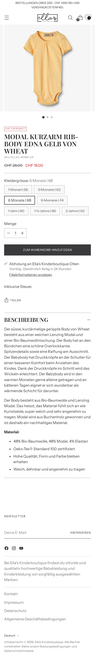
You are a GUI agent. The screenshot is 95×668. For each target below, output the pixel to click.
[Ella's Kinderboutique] (47, 17)
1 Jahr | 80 (16, 211)
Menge (10, 223)
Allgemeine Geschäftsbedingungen (35, 619)
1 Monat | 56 (18, 189)
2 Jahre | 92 (75, 211)
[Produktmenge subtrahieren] (22, 233)
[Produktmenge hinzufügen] (8, 233)
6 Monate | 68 (19, 200)
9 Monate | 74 (52, 200)
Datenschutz (15, 610)
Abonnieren (80, 532)
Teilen (15, 300)
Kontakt (11, 593)
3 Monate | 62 (49, 189)
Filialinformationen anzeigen (30, 275)
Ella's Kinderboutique (49, 642)
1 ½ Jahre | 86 (45, 211)
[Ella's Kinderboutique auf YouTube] (21, 549)
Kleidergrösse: (28, 180)
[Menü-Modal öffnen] (6, 17)
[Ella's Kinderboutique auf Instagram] (14, 549)
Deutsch (9, 635)
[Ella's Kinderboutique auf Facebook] (7, 549)
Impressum (14, 602)
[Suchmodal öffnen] (70, 17)
